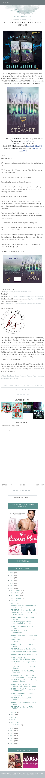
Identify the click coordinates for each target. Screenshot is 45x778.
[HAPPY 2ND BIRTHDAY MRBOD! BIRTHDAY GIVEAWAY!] (15, 760)
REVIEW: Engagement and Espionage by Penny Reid (22, 622)
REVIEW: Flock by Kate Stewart (23, 610)
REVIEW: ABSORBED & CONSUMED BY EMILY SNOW (23, 658)
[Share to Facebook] (19, 389)
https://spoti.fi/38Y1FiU (35, 299)
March (14, 719)
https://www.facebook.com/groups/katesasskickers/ (26, 296)
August (15, 600)
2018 (12, 730)
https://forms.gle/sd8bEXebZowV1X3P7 (18, 292)
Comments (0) (23, 394)
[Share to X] (17, 389)
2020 (12, 588)
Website (3, 376)
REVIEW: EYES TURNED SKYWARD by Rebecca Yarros (23, 685)
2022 (12, 583)
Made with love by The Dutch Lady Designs (27, 774)
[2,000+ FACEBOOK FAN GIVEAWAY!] (30, 760)
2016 (12, 735)
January (15, 725)
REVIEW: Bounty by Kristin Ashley (24, 649)
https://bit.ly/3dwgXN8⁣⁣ (34, 146)
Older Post (38, 485)
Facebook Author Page (28, 376)
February (16, 722)
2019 (12, 728)
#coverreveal (15, 385)
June (13, 712)
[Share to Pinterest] (23, 389)
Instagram (14, 378)
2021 (12, 585)
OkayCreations (29, 141)
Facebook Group (13, 376)
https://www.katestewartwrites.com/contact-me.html (23, 304)
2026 (12, 572)
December (16, 590)
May (13, 714)
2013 (12, 743)
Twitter (8, 378)
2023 (12, 580)
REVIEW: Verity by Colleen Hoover (24, 652)
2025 (12, 575)
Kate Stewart (37, 385)
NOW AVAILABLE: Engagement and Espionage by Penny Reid (23, 676)
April (14, 717)
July (13, 603)
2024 (12, 578)
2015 (12, 738)
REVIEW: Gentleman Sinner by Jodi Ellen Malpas (22, 694)
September (16, 598)
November (16, 593)
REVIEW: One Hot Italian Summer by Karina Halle (23, 606)
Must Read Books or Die (18, 773)
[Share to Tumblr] (25, 389)
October (15, 595)
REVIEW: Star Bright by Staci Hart (24, 654)
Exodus (26, 385)
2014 (12, 741)
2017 (12, 733)
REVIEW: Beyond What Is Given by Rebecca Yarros (24, 680)
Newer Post (6, 485)
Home (22, 485)
